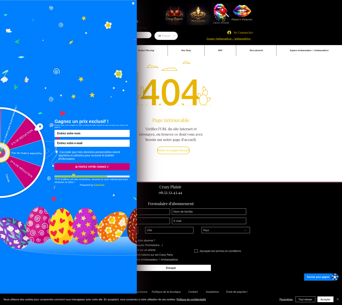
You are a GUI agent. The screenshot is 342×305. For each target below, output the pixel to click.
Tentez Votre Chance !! (92, 167)
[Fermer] (338, 299)
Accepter (325, 299)
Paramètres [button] (286, 299)
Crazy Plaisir (170, 186)
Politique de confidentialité (191, 299)
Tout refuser (305, 299)
